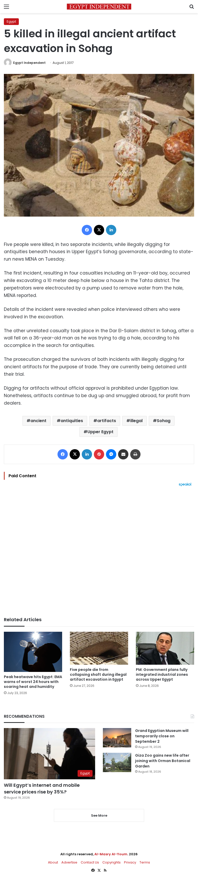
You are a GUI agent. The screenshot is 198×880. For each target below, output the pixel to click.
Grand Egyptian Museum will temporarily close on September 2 (161, 736)
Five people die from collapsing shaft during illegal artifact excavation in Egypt (98, 674)
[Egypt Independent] (99, 7)
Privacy (130, 862)
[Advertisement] (99, 552)
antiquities (72, 421)
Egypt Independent (29, 63)
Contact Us (90, 862)
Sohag (163, 421)
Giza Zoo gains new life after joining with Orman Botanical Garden (162, 761)
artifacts (106, 421)
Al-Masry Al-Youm (110, 854)
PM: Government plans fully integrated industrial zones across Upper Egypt (162, 674)
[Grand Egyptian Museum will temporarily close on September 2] (117, 737)
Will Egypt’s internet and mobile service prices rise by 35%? (42, 788)
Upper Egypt (100, 432)
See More (99, 815)
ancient (38, 421)
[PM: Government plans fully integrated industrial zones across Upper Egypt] (165, 648)
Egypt (11, 21)
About (53, 862)
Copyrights (111, 862)
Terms (144, 862)
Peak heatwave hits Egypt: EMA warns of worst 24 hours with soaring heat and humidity (33, 681)
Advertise (69, 862)
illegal (136, 421)
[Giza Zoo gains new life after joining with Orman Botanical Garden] (117, 762)
